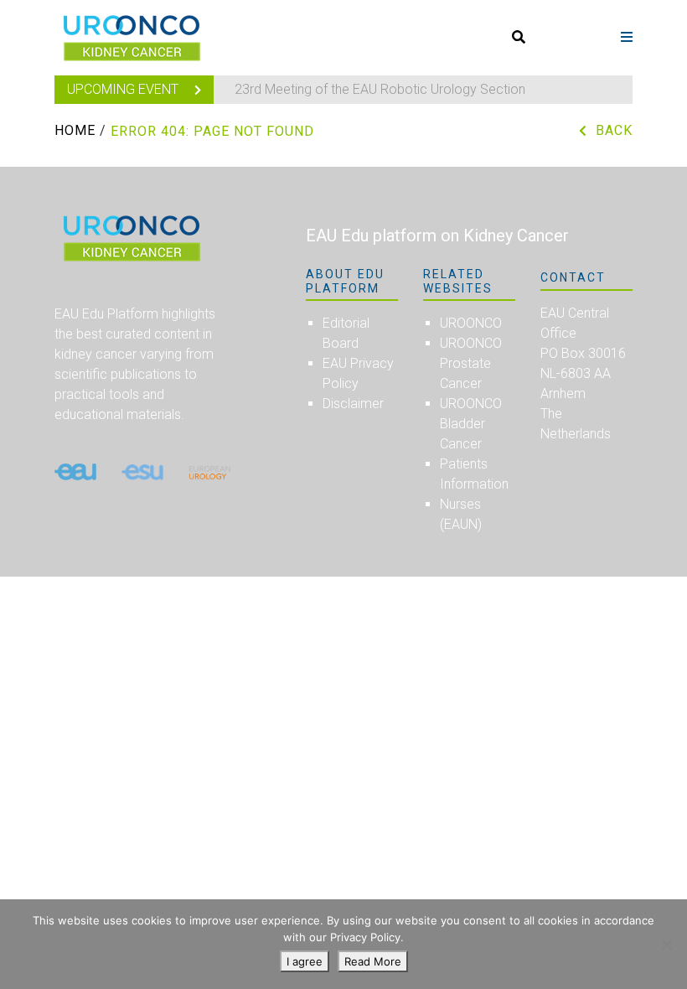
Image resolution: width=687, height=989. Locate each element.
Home (75, 130)
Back (614, 130)
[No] (666, 944)
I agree (305, 961)
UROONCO (471, 323)
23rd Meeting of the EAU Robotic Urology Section (380, 89)
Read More (372, 961)
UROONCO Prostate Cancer (471, 363)
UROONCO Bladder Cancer (471, 424)
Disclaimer (353, 404)
